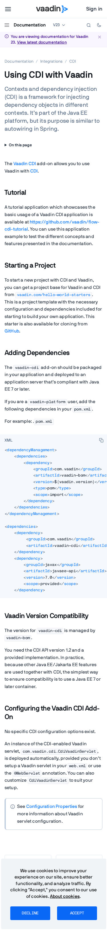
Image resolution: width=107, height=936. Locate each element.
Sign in (94, 9)
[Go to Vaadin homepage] (51, 9)
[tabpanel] (53, 522)
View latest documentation (42, 42)
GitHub (12, 331)
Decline (30, 913)
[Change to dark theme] (99, 25)
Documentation (30, 25)
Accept (77, 913)
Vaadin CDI (24, 163)
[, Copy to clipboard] (101, 440)
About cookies (65, 896)
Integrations (51, 61)
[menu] (8, 9)
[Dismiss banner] (99, 37)
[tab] (9, 441)
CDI (34, 171)
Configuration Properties (51, 806)
